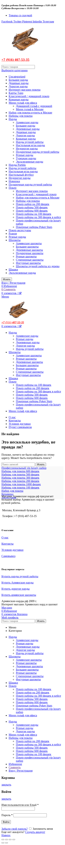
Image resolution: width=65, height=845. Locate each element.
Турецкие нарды (26, 158)
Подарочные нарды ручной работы (37, 151)
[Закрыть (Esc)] (2, 839)
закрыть (6, 784)
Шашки (13, 269)
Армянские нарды (27, 122)
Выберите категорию (14, 70)
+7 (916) (7, 60)
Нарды (13, 119)
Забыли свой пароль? (14, 828)
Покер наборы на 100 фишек (33, 213)
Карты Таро (16, 92)
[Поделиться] (6, 839)
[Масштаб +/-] (13, 839)
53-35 (25, 60)
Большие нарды (18, 79)
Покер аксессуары (20, 230)
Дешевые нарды (19, 83)
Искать (6, 279)
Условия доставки (20, 423)
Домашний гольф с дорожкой (34, 106)
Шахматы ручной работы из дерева (37, 266)
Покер (12, 187)
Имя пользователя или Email (20, 804)
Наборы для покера (20, 115)
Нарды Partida (17, 164)
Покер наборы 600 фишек (32, 210)
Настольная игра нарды (30, 145)
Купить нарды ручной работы (19, 576)
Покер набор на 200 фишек (32, 204)
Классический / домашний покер (29, 96)
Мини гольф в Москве (30, 109)
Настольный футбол (21, 174)
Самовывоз (8, 556)
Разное (13, 233)
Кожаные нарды (19, 99)
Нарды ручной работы (30, 142)
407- (17, 60)
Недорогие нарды (27, 148)
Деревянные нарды (28, 128)
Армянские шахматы (29, 243)
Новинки (14, 181)
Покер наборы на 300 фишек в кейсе (38, 217)
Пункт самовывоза (20, 427)
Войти (6, 822)
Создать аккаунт (35, 832)
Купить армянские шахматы (18, 594)
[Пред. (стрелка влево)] (2, 842)
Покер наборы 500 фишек (32, 207)
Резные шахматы (26, 256)
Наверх (5, 835)
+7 (3, 322)
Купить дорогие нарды (15, 588)
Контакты (15, 420)
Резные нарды (24, 155)
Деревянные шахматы (29, 249)
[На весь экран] (10, 839)
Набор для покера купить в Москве (30, 112)
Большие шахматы (27, 246)
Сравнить (15, 767)
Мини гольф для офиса (23, 102)
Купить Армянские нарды (17, 582)
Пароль (7, 815)
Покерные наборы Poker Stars (34, 227)
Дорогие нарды (18, 86)
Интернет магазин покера (24, 89)
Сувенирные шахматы (30, 259)
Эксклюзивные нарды (29, 161)
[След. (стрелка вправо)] (6, 842)
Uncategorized (17, 76)
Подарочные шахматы (29, 253)
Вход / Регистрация (20, 770)
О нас (12, 417)
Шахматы (15, 240)
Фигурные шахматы (28, 263)
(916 (7, 322)
